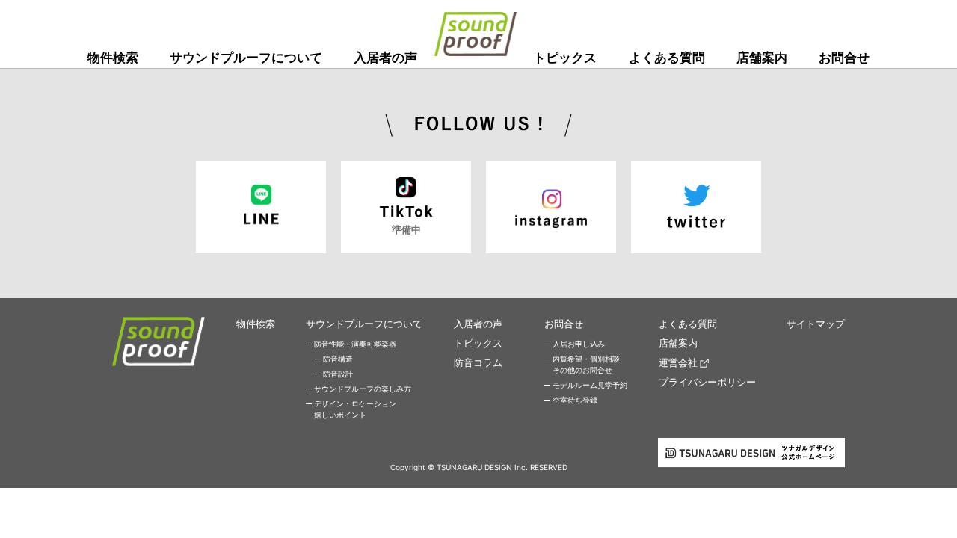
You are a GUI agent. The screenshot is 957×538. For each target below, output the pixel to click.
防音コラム (478, 362)
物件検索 (112, 57)
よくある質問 (667, 57)
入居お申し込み (579, 343)
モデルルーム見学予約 (590, 384)
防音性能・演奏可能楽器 (355, 343)
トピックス (565, 57)
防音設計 (338, 373)
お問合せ (844, 57)
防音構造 (338, 358)
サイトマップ (816, 324)
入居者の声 (385, 57)
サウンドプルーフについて (246, 57)
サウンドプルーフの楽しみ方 (362, 388)
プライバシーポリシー (707, 382)
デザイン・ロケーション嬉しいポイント (355, 409)
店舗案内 (761, 57)
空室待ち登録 (575, 399)
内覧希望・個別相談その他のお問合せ (586, 364)
